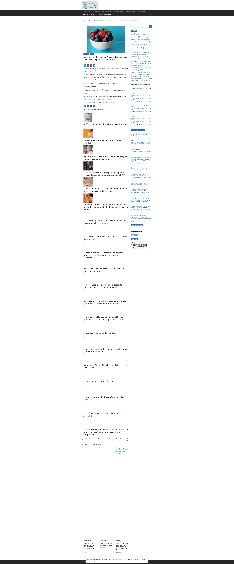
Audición (146, 37)
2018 (132, 114)
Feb (136, 88)
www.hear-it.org (90, 102)
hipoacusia (134, 46)
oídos (133, 52)
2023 (132, 98)
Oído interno (147, 50)
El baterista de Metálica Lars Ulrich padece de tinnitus (117, 439)
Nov (132, 93)
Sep (148, 91)
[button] (135, 12)
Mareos (146, 48)
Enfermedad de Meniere (144, 42)
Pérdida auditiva (143, 52)
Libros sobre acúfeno (119, 11)
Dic (134, 93)
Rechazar (137, 559)
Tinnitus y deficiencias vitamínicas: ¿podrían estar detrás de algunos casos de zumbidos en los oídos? (140, 148)
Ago (146, 88)
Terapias (147, 67)
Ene (134, 88)
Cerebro (147, 39)
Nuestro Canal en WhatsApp (104, 14)
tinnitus (137, 69)
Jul (145, 88)
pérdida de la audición (141, 61)
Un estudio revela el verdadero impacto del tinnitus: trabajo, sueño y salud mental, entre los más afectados (141, 160)
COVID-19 (148, 41)
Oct (150, 91)
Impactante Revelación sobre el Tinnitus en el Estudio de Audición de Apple (106, 543)
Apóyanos (85, 14)
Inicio (84, 11)
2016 (132, 121)
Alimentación (86, 54)
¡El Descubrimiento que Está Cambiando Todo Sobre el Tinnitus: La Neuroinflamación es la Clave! (140, 201)
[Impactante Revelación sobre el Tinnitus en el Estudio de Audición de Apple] (106, 448)
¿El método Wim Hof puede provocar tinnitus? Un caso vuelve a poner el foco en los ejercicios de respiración (141, 153)
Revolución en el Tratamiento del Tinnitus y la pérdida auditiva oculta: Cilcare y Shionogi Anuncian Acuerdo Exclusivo (122, 545)
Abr (140, 88)
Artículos (91, 54)
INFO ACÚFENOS (92, 62)
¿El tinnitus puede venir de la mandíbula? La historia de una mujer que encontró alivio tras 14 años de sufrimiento (141, 211)
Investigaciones (137, 48)
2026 (132, 88)
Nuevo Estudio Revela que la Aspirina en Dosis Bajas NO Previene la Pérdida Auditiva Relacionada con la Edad (89, 545)
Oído (140, 50)
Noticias (135, 50)
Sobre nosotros (142, 11)
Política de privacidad (107, 11)
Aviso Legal (90, 11)
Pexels (113, 102)
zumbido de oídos (143, 80)
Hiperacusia (148, 44)
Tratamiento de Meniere (138, 78)
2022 (132, 101)
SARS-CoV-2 (146, 65)
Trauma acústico (147, 78)
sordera (134, 67)
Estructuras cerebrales (136, 44)
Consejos (134, 41)
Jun (143, 88)
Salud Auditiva (138, 65)
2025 (132, 91)
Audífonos (140, 39)
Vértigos (133, 80)
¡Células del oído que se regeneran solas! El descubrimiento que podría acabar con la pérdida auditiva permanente (140, 189)
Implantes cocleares (140, 46)
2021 (132, 105)
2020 (132, 108)
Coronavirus (141, 41)
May (142, 88)
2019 (132, 111)
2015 (132, 124)
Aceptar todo (129, 559)
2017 (132, 118)
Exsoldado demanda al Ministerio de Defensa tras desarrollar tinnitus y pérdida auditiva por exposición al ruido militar (141, 206)
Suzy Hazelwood (106, 102)
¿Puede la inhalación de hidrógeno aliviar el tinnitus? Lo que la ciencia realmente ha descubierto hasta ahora (140, 174)
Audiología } (134, 39)
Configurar (144, 559)
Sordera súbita (141, 67)
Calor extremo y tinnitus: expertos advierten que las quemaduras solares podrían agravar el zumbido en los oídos (141, 194)
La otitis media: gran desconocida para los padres (93, 439)
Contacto (97, 11)
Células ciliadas (134, 42)
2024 (132, 95)
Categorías (92, 14)
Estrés (143, 44)
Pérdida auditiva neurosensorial (140, 54)
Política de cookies (107, 561)
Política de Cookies (130, 11)
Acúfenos (136, 34)
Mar (138, 88)
